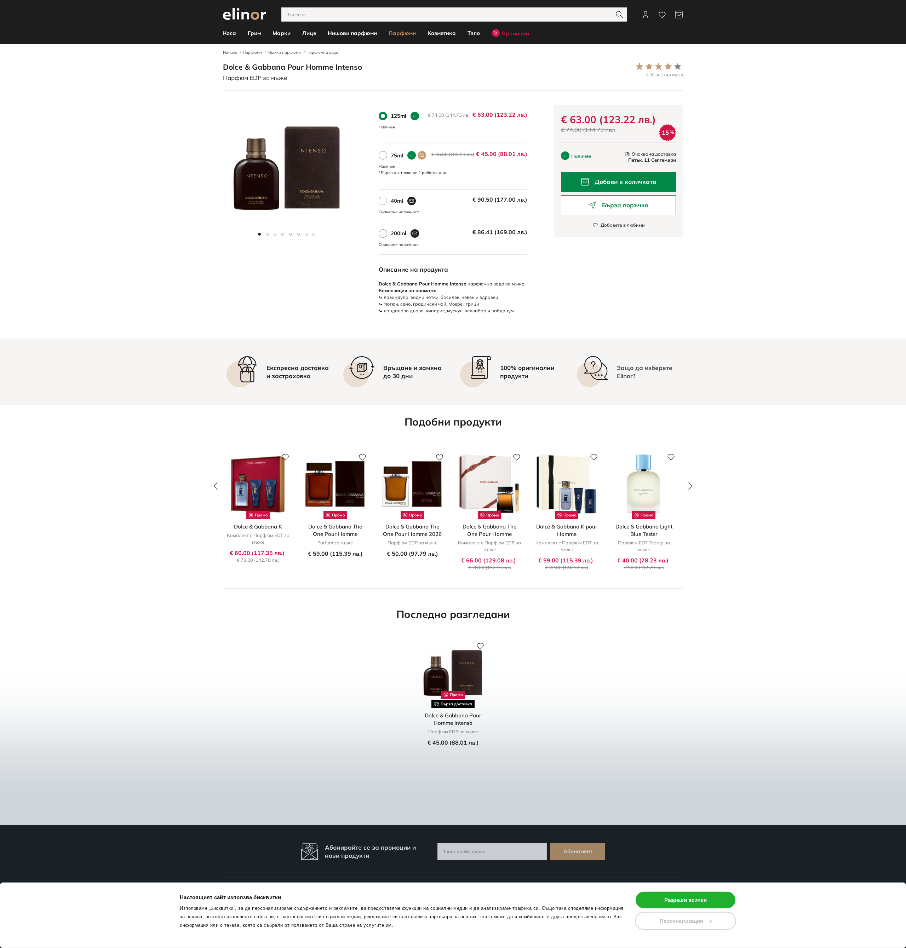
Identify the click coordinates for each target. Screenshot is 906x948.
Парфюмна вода (322, 52)
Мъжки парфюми (284, 52)
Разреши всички (685, 900)
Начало (230, 52)
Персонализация (681, 921)
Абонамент (577, 851)
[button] (259, 234)
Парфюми (252, 52)
